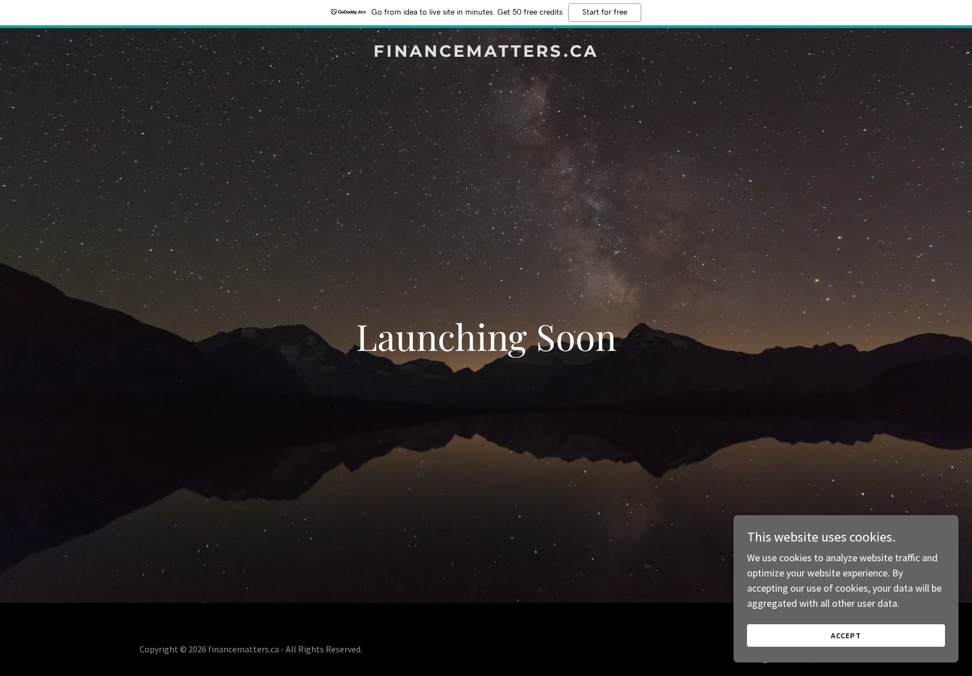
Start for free (604, 12)
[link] (486, 53)
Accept (846, 635)
